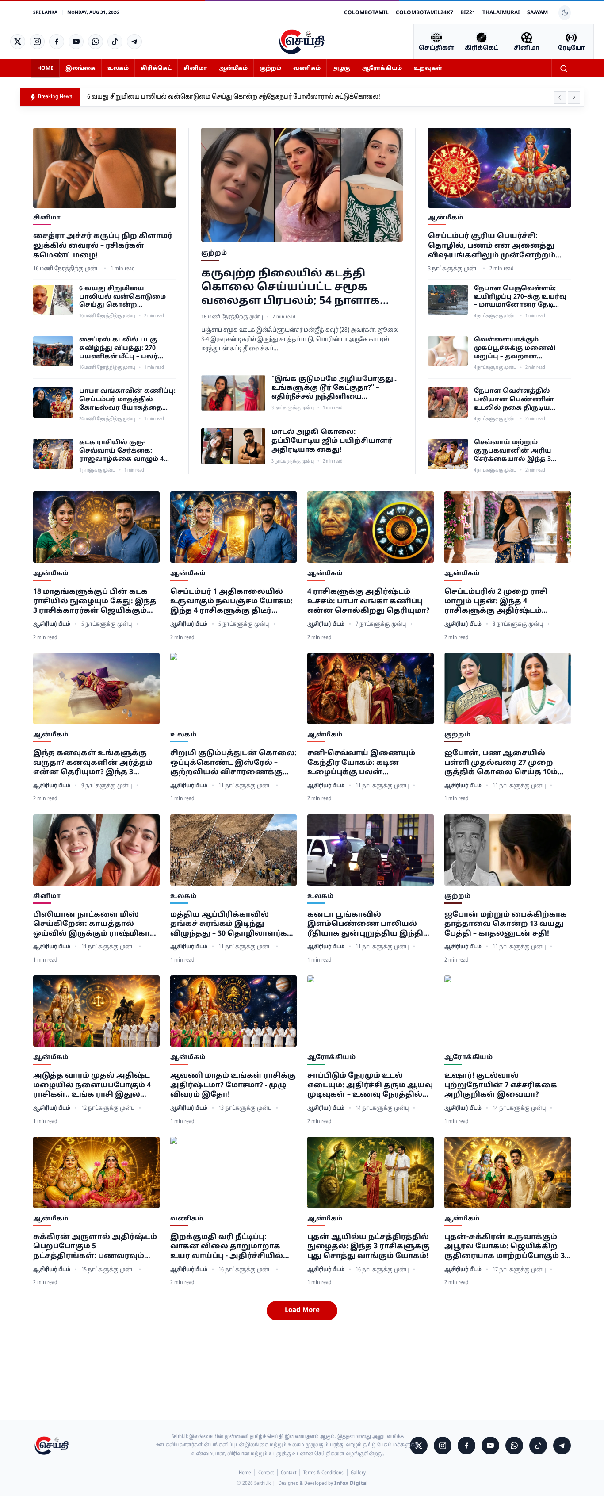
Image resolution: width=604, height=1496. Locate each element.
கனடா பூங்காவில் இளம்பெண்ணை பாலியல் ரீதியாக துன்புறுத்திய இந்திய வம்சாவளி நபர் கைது (369, 924)
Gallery (358, 1473)
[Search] (564, 68)
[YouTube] (76, 41)
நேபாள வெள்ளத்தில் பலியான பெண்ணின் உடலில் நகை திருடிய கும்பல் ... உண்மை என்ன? (520, 400)
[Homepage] (302, 41)
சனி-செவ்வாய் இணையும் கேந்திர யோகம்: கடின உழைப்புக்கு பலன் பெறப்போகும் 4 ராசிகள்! (361, 763)
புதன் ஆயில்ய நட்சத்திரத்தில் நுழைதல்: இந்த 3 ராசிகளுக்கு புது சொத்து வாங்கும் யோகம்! (368, 1247)
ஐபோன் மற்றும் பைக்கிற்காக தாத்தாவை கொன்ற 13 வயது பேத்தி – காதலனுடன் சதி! (505, 924)
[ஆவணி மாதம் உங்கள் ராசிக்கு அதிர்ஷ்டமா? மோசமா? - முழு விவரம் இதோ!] (233, 1011)
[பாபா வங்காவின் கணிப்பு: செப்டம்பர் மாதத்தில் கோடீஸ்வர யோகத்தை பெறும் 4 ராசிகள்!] (53, 402)
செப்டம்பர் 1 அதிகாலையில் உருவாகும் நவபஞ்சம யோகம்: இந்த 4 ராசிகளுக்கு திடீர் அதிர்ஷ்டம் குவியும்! (231, 601)
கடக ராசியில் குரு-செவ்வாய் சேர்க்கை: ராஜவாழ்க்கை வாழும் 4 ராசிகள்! (121, 451)
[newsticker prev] (560, 97)
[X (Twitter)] (17, 41)
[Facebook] (56, 41)
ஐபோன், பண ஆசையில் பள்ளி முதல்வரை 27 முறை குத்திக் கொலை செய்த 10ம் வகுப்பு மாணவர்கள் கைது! (501, 763)
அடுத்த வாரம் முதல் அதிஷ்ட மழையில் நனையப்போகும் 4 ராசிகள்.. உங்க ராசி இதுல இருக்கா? (92, 1085)
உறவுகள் (428, 68)
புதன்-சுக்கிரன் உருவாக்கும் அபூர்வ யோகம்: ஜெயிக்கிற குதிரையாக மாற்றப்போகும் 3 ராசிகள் (504, 1247)
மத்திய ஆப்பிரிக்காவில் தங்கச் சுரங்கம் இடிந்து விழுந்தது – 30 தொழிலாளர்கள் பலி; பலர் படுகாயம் (232, 924)
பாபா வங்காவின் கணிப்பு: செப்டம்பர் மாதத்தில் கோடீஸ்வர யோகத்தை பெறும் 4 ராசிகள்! (127, 400)
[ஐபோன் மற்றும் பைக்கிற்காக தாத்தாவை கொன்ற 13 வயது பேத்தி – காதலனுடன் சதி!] (507, 850)
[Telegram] (134, 41)
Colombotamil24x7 (424, 12)
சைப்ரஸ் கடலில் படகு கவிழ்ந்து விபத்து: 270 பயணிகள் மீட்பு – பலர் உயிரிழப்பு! (118, 348)
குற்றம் (270, 68)
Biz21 (467, 12)
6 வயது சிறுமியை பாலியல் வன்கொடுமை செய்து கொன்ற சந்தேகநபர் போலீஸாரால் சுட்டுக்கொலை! (233, 97)
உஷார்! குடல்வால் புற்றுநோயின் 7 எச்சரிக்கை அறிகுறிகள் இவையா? (500, 1085)
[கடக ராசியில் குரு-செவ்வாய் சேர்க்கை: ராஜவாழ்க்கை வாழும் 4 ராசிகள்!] (53, 454)
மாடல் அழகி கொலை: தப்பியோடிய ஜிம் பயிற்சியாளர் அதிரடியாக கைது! (331, 441)
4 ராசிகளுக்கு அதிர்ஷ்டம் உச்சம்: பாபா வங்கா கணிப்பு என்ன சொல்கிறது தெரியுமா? (368, 601)
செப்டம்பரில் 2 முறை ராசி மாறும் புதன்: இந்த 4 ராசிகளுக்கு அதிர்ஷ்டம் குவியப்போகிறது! (495, 601)
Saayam (537, 12)
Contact (266, 1473)
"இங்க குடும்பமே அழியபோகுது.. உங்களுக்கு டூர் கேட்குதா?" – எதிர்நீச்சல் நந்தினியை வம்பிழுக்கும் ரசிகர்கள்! (334, 388)
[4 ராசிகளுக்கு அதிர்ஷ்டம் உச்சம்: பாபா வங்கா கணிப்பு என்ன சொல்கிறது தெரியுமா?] (370, 527)
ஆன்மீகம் (233, 68)
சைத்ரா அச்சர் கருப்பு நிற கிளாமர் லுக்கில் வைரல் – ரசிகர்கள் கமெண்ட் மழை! (102, 246)
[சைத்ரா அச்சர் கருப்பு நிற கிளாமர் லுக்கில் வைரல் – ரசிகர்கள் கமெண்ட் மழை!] (104, 168)
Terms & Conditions (323, 1473)
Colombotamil (366, 12)
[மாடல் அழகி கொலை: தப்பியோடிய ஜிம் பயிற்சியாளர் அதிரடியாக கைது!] (233, 446)
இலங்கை (80, 68)
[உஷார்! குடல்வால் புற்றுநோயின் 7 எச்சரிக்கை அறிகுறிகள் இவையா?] (507, 1011)
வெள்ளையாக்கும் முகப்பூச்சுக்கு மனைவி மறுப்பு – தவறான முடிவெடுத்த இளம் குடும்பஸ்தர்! (514, 348)
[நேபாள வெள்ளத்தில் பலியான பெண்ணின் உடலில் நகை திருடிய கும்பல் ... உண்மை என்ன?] (448, 402)
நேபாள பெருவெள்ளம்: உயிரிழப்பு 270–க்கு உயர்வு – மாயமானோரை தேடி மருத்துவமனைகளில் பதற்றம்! (520, 297)
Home (45, 68)
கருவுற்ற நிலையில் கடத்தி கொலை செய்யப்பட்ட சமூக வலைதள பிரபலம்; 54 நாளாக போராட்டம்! (290, 288)
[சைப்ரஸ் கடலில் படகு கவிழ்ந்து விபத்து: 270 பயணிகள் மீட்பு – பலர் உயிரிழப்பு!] (53, 351)
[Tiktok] (114, 41)
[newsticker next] (574, 97)
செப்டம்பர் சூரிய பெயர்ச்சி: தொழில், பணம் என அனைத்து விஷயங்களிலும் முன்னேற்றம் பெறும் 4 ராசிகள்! (491, 246)
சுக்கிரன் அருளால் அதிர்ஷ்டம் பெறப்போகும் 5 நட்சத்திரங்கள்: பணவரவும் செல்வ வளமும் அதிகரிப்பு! (95, 1247)
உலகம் (118, 68)
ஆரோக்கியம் (382, 68)
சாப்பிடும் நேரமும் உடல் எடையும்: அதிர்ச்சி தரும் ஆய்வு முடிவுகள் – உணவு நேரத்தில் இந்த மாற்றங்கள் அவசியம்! (370, 1085)
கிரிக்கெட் (156, 68)
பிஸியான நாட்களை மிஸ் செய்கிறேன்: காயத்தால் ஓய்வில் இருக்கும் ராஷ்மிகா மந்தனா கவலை (91, 924)
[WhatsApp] (95, 41)
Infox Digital (351, 1484)
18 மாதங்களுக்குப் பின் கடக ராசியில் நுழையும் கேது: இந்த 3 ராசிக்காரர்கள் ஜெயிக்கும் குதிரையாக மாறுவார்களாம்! (95, 601)
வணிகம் (307, 68)
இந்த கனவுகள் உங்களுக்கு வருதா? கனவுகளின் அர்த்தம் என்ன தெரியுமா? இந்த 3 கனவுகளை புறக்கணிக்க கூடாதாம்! (93, 763)
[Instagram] (37, 41)
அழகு (341, 68)
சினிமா (195, 68)
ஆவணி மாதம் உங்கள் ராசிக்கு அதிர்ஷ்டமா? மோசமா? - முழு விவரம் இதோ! (233, 1085)
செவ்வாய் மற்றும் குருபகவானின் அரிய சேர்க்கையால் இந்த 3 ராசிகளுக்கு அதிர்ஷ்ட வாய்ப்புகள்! (513, 451)
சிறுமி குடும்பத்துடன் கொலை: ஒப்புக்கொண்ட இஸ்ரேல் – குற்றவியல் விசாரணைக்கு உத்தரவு (233, 763)
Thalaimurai (501, 12)
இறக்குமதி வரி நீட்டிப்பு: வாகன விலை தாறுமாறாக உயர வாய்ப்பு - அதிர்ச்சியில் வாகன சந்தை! (226, 1247)
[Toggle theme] (564, 12)
